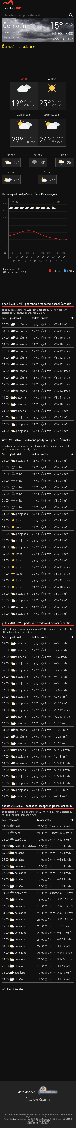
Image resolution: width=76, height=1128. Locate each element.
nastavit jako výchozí (13, 37)
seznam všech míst (40, 1099)
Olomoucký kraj (11, 32)
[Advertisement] (38, 62)
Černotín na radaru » (18, 46)
